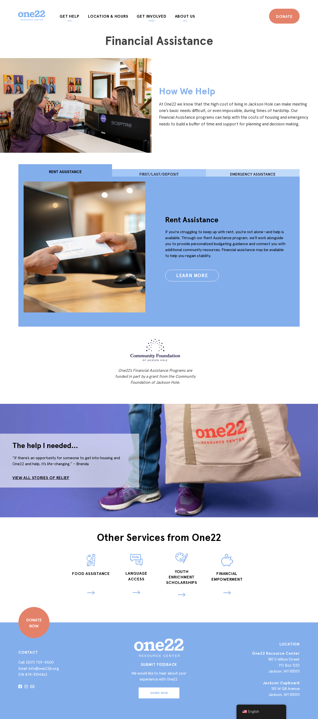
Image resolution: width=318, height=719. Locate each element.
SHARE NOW (159, 693)
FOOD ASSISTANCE (91, 573)
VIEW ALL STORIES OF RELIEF (41, 477)
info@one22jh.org (44, 668)
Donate (284, 16)
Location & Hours (108, 16)
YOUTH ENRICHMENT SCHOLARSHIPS (181, 577)
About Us (185, 16)
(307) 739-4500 (40, 662)
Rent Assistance (191, 219)
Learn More (192, 275)
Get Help (70, 16)
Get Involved (151, 16)
